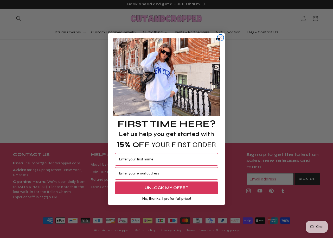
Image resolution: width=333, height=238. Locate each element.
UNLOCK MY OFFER (167, 187)
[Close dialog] (220, 37)
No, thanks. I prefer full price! (166, 198)
